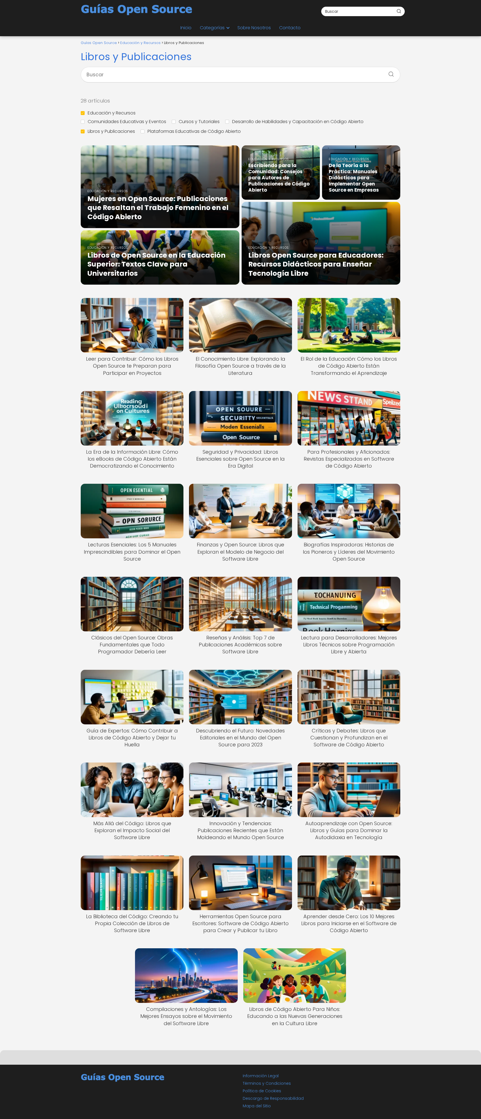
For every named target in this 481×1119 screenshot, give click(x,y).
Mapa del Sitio (257, 1106)
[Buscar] (399, 11)
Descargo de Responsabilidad (273, 1098)
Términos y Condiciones (267, 1083)
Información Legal (261, 1076)
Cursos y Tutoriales (199, 121)
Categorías (212, 28)
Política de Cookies (262, 1091)
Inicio (186, 28)
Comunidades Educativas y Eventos (127, 121)
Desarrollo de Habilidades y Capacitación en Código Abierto (298, 121)
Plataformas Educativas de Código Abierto (194, 131)
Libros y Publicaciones (111, 131)
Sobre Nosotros (254, 28)
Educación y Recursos (112, 113)
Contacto (290, 28)
